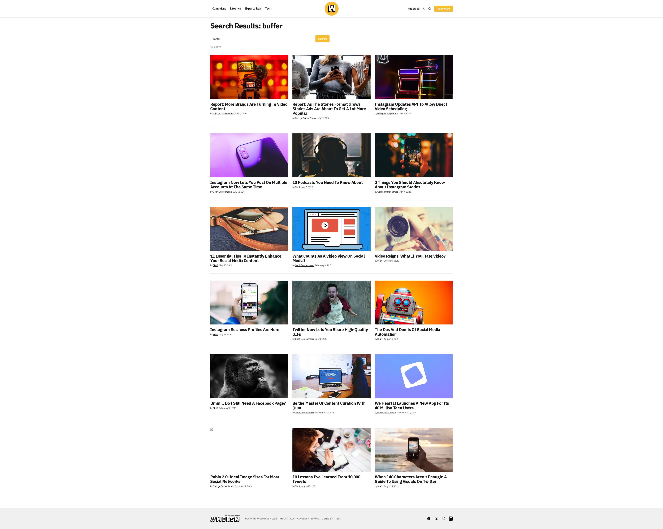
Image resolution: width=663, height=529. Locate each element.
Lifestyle (315, 518)
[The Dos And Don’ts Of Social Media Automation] (414, 303)
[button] (424, 9)
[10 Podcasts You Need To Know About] (331, 155)
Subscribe (443, 8)
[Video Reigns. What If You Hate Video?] (414, 229)
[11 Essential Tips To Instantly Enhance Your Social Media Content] (249, 229)
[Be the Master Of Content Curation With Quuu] (331, 376)
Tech (338, 518)
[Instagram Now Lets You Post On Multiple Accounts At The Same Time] (249, 155)
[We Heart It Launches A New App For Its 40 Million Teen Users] (414, 376)
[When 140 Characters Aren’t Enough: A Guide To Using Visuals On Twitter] (414, 450)
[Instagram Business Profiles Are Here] (249, 303)
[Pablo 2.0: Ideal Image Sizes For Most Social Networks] (249, 450)
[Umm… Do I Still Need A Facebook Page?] (249, 376)
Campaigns (303, 518)
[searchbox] (262, 38)
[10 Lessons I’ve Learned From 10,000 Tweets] (331, 450)
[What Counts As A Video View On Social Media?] (331, 229)
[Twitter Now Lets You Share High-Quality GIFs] (331, 303)
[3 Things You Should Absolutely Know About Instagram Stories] (414, 155)
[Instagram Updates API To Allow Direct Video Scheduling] (414, 77)
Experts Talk (327, 518)
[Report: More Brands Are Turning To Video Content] (249, 77)
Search (322, 38)
